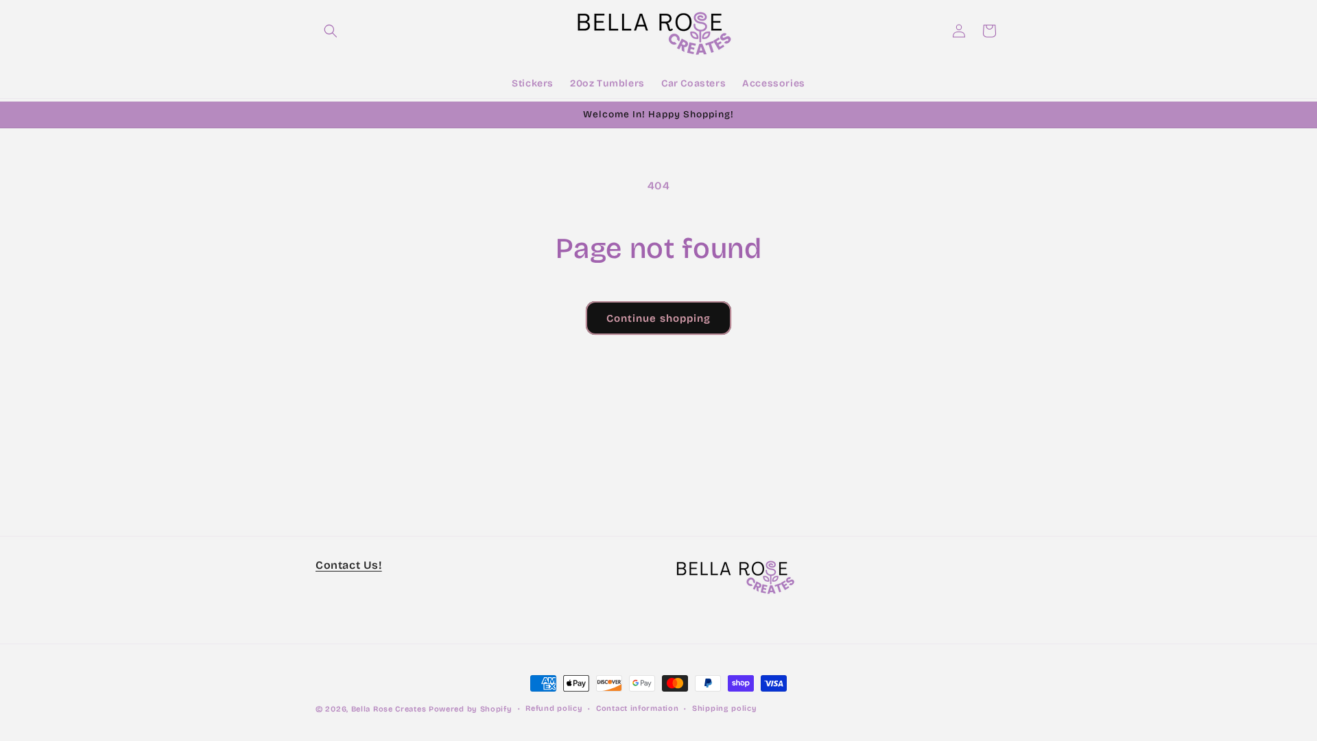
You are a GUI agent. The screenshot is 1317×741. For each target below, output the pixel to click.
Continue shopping (658, 318)
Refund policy (553, 708)
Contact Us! (349, 565)
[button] (331, 31)
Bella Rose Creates (389, 709)
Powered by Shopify (470, 709)
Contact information (637, 708)
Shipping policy (724, 708)
